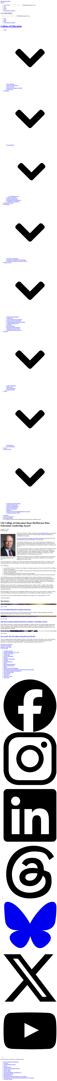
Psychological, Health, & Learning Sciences (17, 261)
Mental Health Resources (9, 664)
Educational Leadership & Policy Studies (16, 260)
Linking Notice (7, 1069)
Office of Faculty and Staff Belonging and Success (18, 511)
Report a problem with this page (11, 1061)
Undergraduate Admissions (13, 201)
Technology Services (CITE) (13, 328)
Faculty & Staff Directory (12, 85)
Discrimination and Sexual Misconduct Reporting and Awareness (19, 669)
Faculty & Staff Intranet (12, 507)
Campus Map (7, 655)
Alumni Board (10, 445)
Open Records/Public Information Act (12, 671)
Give (5, 9)
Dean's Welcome (10, 84)
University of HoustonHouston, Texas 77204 (6, 646)
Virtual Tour (6, 677)
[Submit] (35, 5)
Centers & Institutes (11, 385)
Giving (5, 448)
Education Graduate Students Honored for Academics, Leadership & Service (24, 621)
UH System (6, 675)
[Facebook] (30, 731)
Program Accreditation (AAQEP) (14, 88)
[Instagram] (30, 784)
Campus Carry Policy (9, 653)
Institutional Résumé (8, 1073)
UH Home (6, 515)
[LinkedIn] (30, 845)
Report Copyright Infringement (11, 668)
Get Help (6, 660)
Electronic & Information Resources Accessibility (15, 1076)
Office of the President (9, 665)
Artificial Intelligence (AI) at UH (11, 652)
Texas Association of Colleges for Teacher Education (31, 538)
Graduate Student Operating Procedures (16, 322)
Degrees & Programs (8, 203)
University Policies (8, 1079)
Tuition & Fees (7, 673)
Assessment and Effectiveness (14, 503)
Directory (6, 657)
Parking (5, 667)
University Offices (8, 676)
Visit (5, 6)
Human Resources (8, 661)
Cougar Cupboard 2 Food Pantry (14, 319)
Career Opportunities (8, 656)
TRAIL (5, 1065)
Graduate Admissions (12, 197)
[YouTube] (30, 1056)
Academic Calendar (8, 651)
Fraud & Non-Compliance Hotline (12, 1068)
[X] (30, 1003)
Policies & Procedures (12, 508)
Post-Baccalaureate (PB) (12, 199)
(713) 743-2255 (4, 648)
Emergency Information (9, 659)
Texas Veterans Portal (9, 672)
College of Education (11, 26)
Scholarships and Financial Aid (14, 200)
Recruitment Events (14, 196)
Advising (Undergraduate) (13, 316)
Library (5, 663)
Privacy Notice (7, 1071)
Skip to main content (5, 1)
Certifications (10, 318)
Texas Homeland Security (10, 1064)
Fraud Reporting (7, 1067)
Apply (5, 8)
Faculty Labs (10, 387)
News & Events (10, 86)
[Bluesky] (30, 951)
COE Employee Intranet (9, 10)
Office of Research (11, 388)
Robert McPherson (45, 533)
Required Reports (8, 1075)
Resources (9, 510)
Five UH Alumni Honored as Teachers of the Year (16, 609)
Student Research (11, 389)
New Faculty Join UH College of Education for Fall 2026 (18, 636)
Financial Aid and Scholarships (14, 320)
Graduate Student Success (13, 323)
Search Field (6, 5)
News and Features (8, 518)
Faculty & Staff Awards (12, 504)
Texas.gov (6, 1063)
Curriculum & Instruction (12, 258)
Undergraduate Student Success (14, 330)
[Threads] (30, 898)
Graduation (9, 324)
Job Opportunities (11, 326)
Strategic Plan (10, 89)
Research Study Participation (13, 327)
